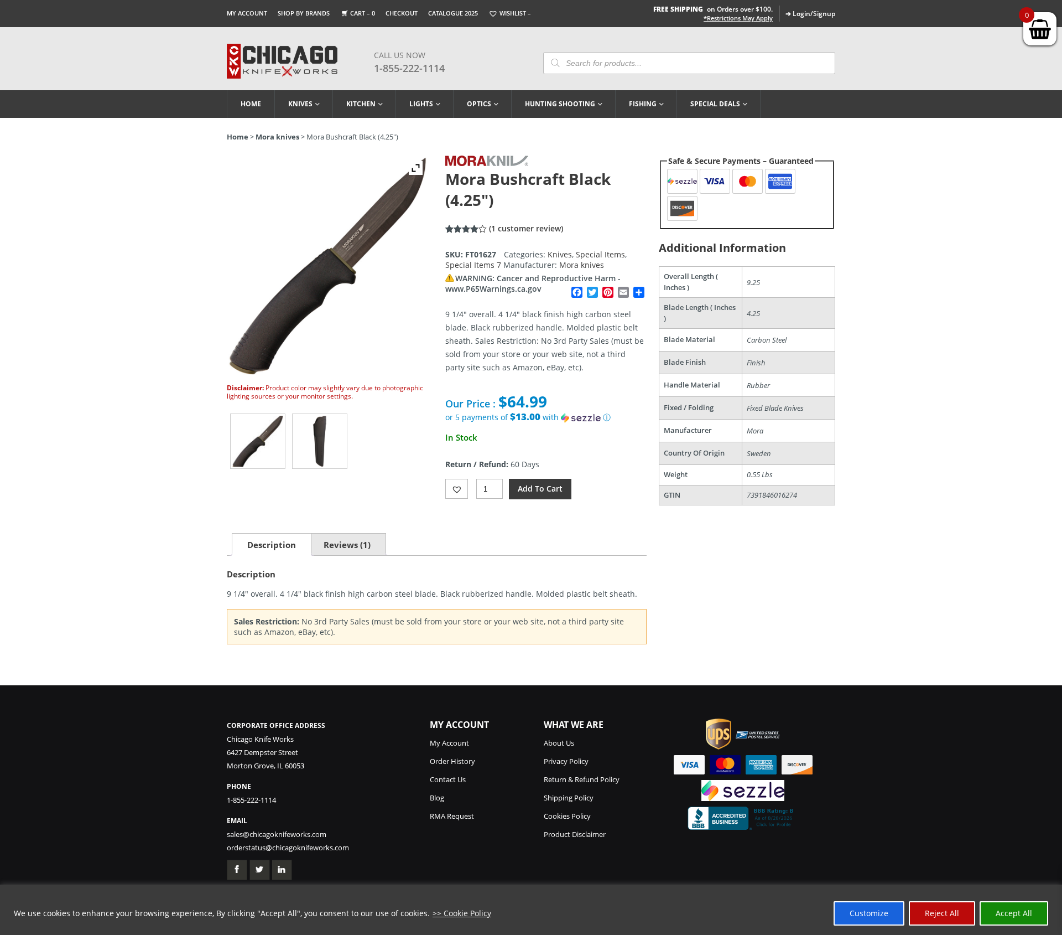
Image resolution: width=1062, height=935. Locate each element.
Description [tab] (271, 544)
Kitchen (361, 104)
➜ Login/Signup (810, 13)
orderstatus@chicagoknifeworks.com (288, 848)
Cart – (362, 13)
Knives (300, 104)
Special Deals (715, 104)
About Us (559, 743)
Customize (869, 913)
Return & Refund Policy (582, 779)
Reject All (942, 913)
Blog (437, 798)
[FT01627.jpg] (257, 441)
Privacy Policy (566, 761)
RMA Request (452, 816)
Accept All (1014, 913)
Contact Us (448, 779)
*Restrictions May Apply (738, 18)
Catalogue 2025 (453, 13)
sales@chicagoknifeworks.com (276, 834)
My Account (247, 13)
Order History (452, 761)
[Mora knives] (486, 163)
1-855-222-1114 (409, 68)
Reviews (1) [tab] (347, 544)
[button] (546, 417)
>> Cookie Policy (462, 913)
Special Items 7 (473, 265)
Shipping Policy (569, 798)
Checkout (402, 13)
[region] (531, 910)
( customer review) (526, 228)
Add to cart (540, 488)
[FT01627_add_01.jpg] (319, 441)
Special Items (600, 254)
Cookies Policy (567, 816)
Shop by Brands (304, 13)
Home (251, 104)
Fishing (643, 104)
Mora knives (277, 137)
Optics (479, 104)
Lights (421, 104)
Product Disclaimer (575, 834)
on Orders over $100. (713, 9)
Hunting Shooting (560, 104)
